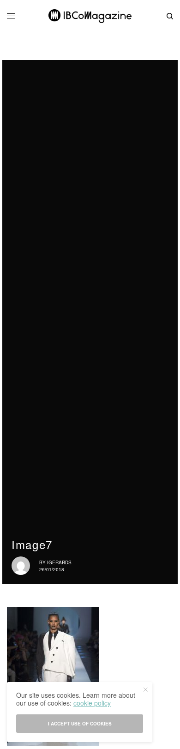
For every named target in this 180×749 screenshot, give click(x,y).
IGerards (59, 562)
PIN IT (58, 676)
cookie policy (92, 702)
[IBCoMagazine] (90, 16)
